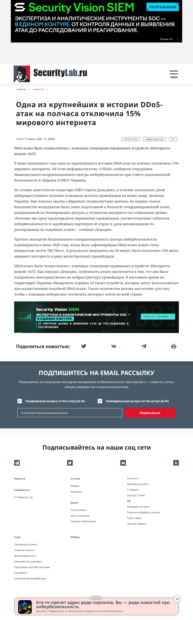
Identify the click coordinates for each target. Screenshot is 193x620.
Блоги (74, 502)
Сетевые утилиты (24, 550)
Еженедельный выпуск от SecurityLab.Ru (137, 401)
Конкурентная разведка (28, 561)
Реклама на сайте (137, 484)
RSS (129, 501)
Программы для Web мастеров (32, 567)
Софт (17, 537)
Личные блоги (79, 510)
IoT (173, 139)
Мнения (75, 486)
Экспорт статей (136, 495)
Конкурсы (76, 491)
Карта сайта (134, 518)
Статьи (75, 478)
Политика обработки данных (143, 512)
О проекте (133, 489)
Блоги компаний (80, 515)
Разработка (20, 572)
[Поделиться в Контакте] (113, 346)
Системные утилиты (25, 544)
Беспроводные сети (25, 555)
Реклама (96, 597)
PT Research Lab (23, 497)
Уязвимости (21, 490)
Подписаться (150, 413)
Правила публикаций (83, 521)
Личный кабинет (136, 523)
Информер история (138, 506)
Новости (19, 478)
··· (178, 39)
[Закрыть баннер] (177, 599)
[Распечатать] (173, 346)
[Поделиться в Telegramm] (143, 346)
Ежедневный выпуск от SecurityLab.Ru (55, 401)
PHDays (75, 537)
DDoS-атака (131, 139)
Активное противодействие (30, 578)
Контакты (132, 478)
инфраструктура (154, 139)
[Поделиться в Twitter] (83, 346)
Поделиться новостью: (43, 346)
